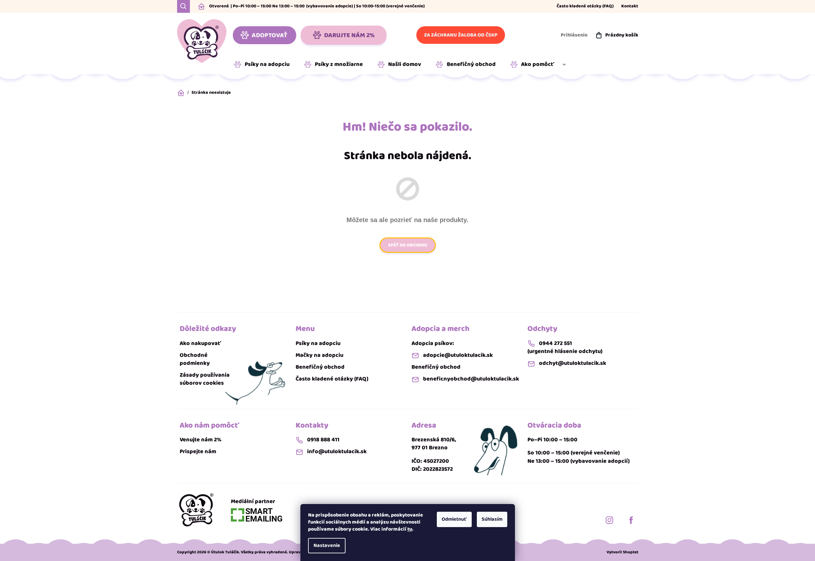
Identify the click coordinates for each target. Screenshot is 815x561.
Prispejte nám (198, 452)
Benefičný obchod (320, 367)
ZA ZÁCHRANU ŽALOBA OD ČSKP (460, 35)
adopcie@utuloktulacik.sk (458, 355)
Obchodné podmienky (195, 359)
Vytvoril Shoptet (622, 552)
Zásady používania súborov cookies (205, 379)
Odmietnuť (454, 519)
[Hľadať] (183, 6)
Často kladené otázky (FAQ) (585, 6)
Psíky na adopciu (318, 344)
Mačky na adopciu (319, 355)
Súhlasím (492, 519)
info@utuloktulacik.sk (337, 452)
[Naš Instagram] (609, 520)
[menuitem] (264, 64)
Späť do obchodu (407, 245)
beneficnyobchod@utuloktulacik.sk (471, 379)
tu (409, 529)
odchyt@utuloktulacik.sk (572, 363)
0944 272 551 (555, 344)
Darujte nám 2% (349, 35)
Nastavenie (327, 545)
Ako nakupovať (200, 344)
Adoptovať (269, 35)
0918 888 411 (323, 440)
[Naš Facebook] (631, 520)
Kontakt (629, 6)
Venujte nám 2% (200, 440)
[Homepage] (196, 509)
